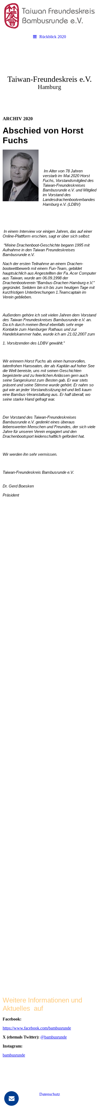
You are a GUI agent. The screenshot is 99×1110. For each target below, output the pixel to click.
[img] (49, 16)
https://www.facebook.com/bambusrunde (37, 1028)
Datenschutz (49, 1094)
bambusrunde (14, 1055)
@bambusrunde (53, 1037)
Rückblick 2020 (52, 36)
